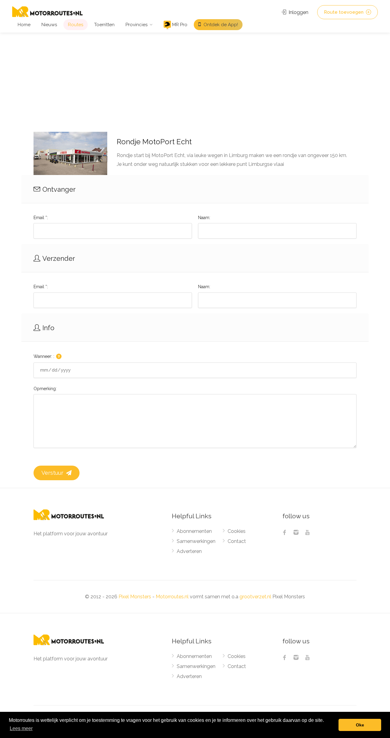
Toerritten (104, 24)
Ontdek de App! (220, 24)
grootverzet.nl (255, 597)
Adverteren (189, 551)
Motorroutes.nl (172, 597)
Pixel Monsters (135, 597)
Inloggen (297, 12)
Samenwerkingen (196, 541)
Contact (237, 541)
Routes (75, 24)
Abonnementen (194, 531)
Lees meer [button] (21, 728)
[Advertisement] (195, 78)
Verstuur (53, 473)
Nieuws (49, 24)
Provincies (136, 24)
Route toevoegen (344, 12)
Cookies (237, 531)
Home (24, 24)
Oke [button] (360, 724)
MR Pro (179, 24)
